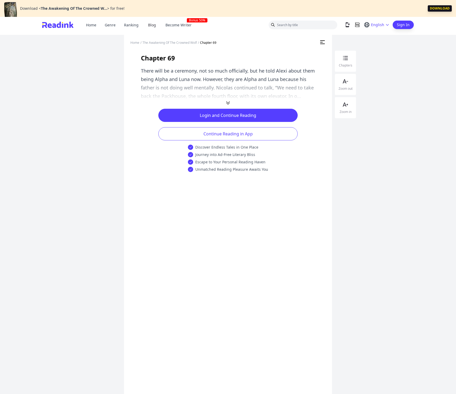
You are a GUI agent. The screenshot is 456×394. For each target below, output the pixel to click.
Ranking (131, 24)
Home (91, 24)
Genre (110, 24)
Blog (152, 24)
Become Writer (180, 24)
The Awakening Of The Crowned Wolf (169, 42)
